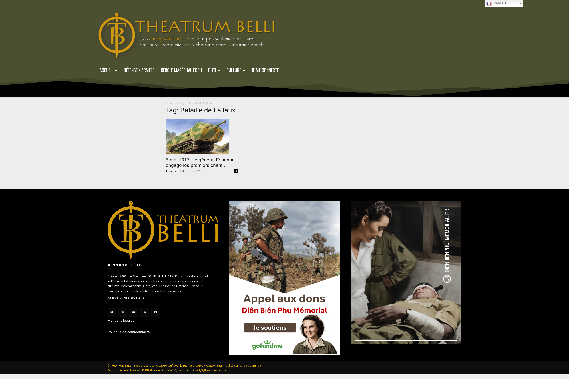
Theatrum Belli (176, 171)
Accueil (170, 103)
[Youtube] (155, 312)
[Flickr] (112, 312)
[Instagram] (122, 312)
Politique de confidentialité (129, 332)
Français (499, 3)
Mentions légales (121, 320)
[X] (144, 312)
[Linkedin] (133, 312)
